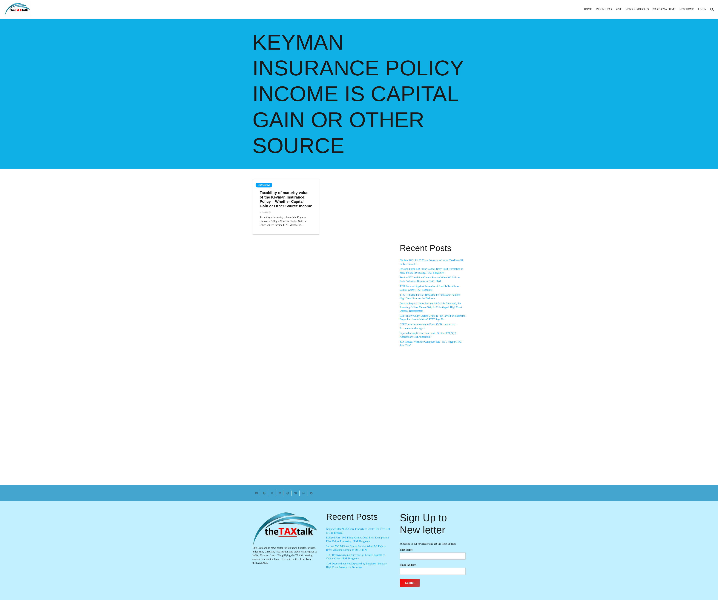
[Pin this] (288, 493)
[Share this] (264, 493)
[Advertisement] (433, 213)
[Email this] (256, 493)
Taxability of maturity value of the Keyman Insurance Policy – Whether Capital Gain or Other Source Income (286, 199)
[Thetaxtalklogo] (17, 9)
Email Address (408, 565)
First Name (406, 549)
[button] (613, 9)
